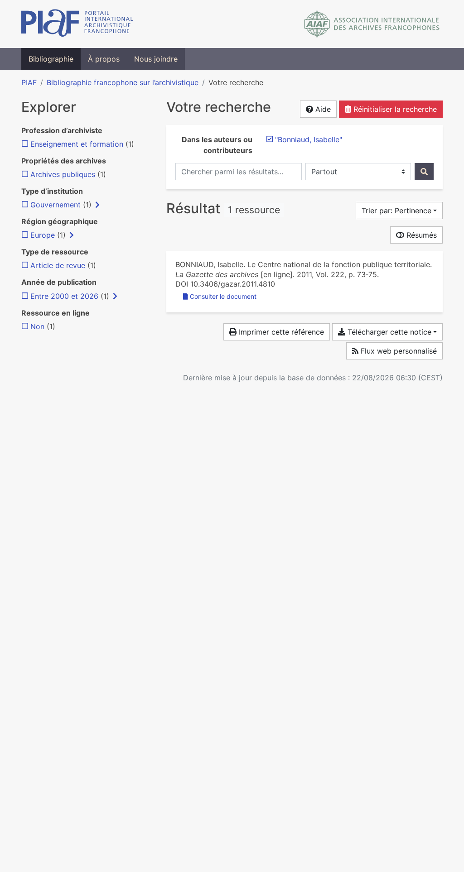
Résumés (420, 235)
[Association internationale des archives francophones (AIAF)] (372, 24)
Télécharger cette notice (388, 331)
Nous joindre (156, 58)
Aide (322, 109)
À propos (104, 58)
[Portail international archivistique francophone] (77, 24)
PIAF (29, 82)
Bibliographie (51, 58)
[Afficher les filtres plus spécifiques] (97, 204)
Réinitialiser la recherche (394, 109)
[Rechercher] (424, 171)
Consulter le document (223, 296)
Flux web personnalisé (397, 350)
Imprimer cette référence (280, 331)
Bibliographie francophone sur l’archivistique (122, 82)
